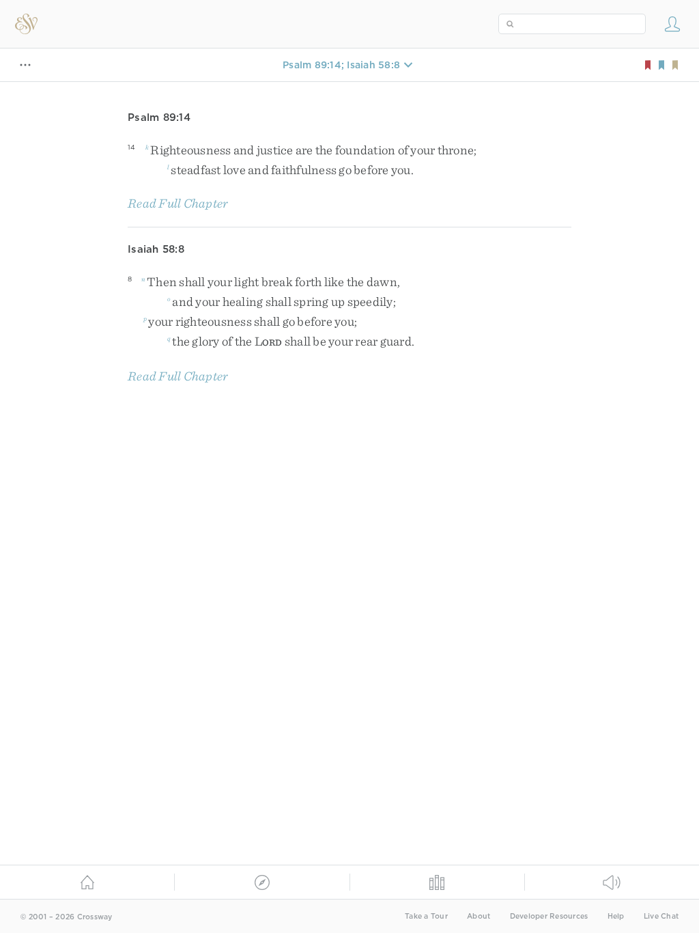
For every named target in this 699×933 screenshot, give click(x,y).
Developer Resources (549, 916)
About (478, 916)
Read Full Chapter (178, 203)
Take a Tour (426, 916)
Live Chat (661, 916)
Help (616, 916)
